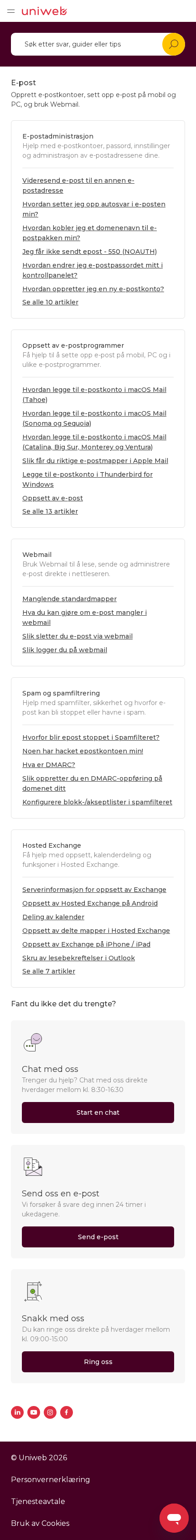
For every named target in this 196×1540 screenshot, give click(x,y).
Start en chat (98, 1112)
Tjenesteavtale (38, 1501)
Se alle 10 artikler (50, 302)
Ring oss (98, 1362)
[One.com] (44, 10)
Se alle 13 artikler (50, 511)
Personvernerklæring (50, 1479)
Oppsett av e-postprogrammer (73, 345)
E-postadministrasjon (57, 136)
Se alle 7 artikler (48, 971)
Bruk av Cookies (40, 1523)
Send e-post (98, 1237)
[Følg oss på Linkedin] (17, 1412)
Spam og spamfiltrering (61, 693)
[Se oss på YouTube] (33, 1412)
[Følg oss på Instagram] (50, 1412)
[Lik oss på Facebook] (66, 1412)
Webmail (37, 555)
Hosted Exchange (51, 845)
